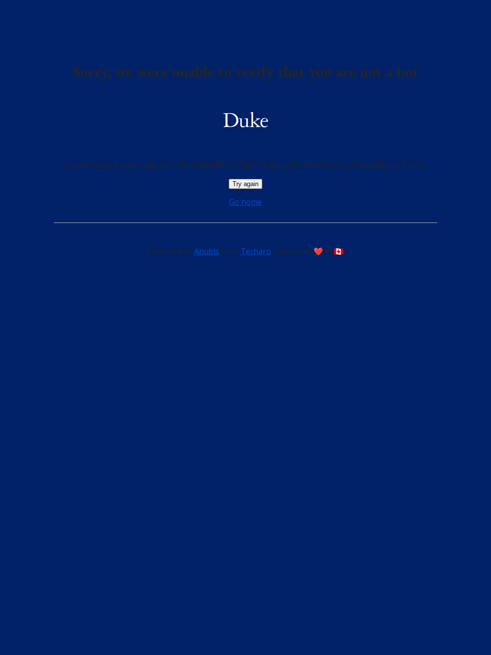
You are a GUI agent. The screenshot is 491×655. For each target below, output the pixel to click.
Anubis (206, 251)
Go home (245, 202)
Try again (245, 183)
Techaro (256, 251)
